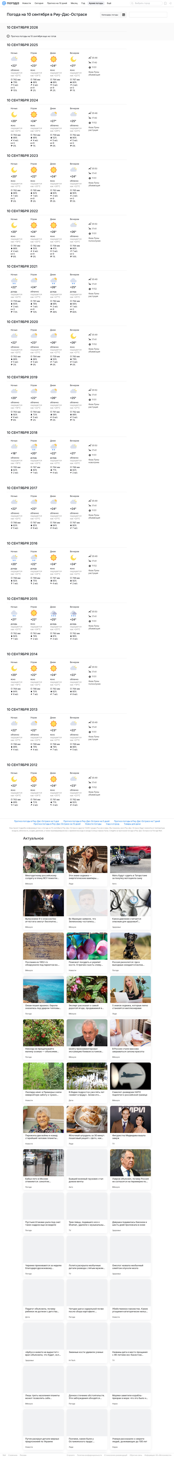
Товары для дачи (132, 824)
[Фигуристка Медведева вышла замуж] (130, 1126)
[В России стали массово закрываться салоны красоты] (130, 1039)
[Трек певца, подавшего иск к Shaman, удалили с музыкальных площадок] (87, 1213)
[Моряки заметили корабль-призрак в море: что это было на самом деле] (130, 1386)
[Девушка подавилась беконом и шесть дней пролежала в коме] (130, 1213)
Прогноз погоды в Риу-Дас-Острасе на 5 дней (86, 821)
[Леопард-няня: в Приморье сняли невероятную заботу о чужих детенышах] (43, 1083)
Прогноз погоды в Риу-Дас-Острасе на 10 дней (57, 824)
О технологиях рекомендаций (115, 1455)
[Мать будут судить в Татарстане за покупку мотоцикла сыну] (130, 866)
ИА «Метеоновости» (164, 1455)
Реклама (23, 1455)
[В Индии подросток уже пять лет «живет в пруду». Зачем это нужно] (87, 1083)
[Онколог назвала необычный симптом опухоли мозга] (130, 1256)
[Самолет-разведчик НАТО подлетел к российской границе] (130, 1083)
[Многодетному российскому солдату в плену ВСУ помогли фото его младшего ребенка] (43, 866)
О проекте (71, 1455)
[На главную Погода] (12, 3)
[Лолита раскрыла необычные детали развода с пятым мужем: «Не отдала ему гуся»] (87, 1256)
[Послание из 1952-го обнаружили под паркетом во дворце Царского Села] (43, 953)
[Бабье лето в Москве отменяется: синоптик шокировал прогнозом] (43, 1169)
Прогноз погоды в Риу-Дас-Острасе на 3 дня (36, 821)
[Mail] (4, 3)
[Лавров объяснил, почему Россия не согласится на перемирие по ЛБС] (130, 1169)
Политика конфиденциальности (89, 1455)
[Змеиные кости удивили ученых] (87, 1343)
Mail (4, 1455)
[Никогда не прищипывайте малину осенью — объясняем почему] (43, 1039)
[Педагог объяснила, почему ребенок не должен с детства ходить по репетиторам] (43, 1299)
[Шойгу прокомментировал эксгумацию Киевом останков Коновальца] (87, 1039)
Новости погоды (93, 824)
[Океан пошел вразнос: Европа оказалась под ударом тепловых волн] (43, 996)
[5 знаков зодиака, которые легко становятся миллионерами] (130, 996)
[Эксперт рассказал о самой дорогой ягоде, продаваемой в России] (87, 996)
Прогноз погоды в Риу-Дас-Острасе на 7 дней (137, 821)
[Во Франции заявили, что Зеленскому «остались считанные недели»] (87, 909)
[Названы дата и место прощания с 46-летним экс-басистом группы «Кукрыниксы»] (130, 1343)
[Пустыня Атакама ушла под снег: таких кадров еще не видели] (43, 1213)
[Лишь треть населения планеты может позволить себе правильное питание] (43, 1386)
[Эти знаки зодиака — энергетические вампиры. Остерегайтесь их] (87, 866)
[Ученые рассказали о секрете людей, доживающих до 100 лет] (130, 1429)
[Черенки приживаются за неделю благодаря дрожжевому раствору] (43, 1256)
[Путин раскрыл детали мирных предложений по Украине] (43, 1429)
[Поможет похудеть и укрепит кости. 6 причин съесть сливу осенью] (87, 953)
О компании (12, 1455)
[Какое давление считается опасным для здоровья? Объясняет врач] (130, 909)
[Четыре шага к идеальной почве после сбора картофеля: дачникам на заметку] (87, 1299)
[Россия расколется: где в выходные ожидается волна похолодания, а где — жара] (130, 953)
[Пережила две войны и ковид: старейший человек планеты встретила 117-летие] (43, 1126)
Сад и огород (112, 824)
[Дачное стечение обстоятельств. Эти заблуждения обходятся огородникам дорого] (87, 1386)
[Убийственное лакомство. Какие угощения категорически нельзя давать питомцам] (130, 1299)
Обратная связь (136, 1455)
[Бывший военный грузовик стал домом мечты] (87, 1169)
